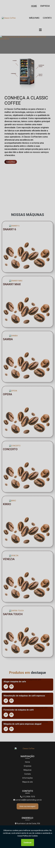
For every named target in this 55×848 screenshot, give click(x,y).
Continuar (27, 843)
